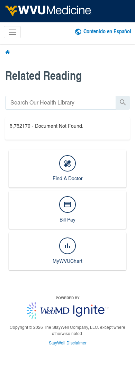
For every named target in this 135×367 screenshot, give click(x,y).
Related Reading (43, 75)
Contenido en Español (107, 31)
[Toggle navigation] (12, 32)
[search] (60, 102)
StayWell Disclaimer (68, 343)
